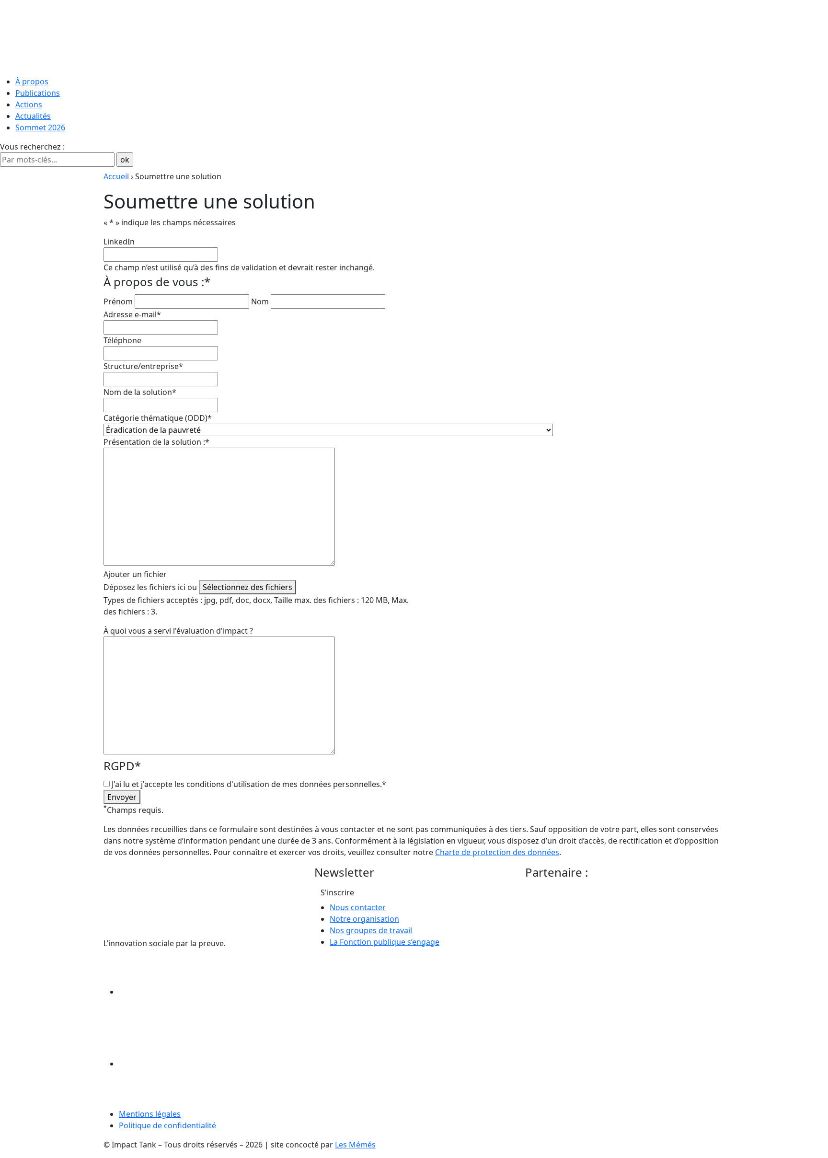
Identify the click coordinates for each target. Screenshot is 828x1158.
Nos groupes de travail (371, 930)
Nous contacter (358, 907)
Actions (28, 104)
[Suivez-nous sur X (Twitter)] (191, 1063)
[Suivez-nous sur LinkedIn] (191, 991)
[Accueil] (414, 36)
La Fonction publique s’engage (384, 942)
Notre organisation (364, 919)
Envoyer (122, 797)
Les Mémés (355, 1144)
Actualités (33, 116)
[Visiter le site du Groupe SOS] (597, 918)
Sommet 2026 (40, 127)
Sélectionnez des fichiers (247, 587)
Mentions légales (150, 1114)
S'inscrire (337, 892)
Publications (37, 93)
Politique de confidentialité (167, 1125)
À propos (31, 81)
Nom (260, 301)
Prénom (118, 301)
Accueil (116, 176)
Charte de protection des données (497, 852)
